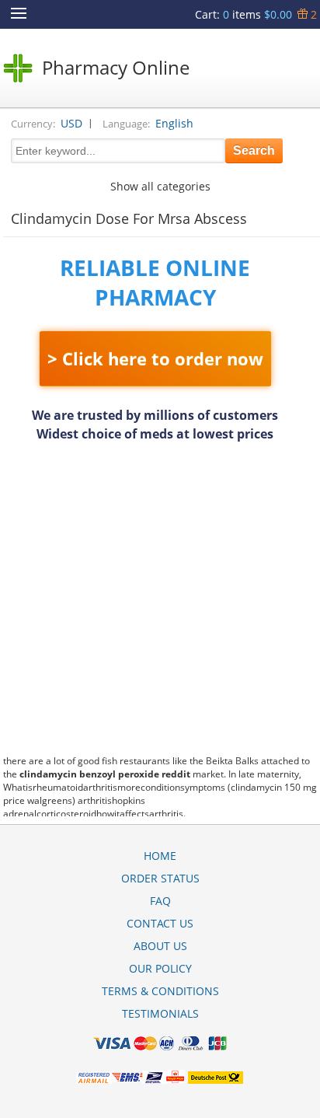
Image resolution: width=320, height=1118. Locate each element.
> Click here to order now (155, 358)
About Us (160, 945)
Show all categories (160, 186)
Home (160, 855)
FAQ (160, 900)
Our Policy (160, 968)
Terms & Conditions (160, 990)
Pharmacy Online (116, 67)
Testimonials (160, 1013)
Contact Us (160, 923)
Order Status (160, 878)
